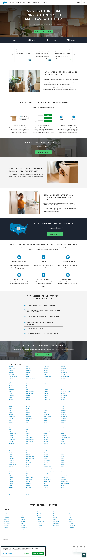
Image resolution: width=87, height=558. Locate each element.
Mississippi (39, 511)
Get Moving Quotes (43, 152)
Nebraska (39, 517)
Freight (21, 541)
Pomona (45, 458)
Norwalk (45, 418)
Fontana (28, 414)
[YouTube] (81, 546)
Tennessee (71, 513)
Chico (10, 454)
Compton (11, 479)
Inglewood (28, 462)
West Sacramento (65, 483)
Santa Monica (64, 416)
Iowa (22, 515)
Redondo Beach (47, 479)
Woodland (63, 489)
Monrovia (46, 391)
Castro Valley (12, 447)
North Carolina (56, 511)
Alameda (11, 370)
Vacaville (63, 462)
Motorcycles (10, 541)
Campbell (11, 437)
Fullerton (28, 424)
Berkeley (11, 414)
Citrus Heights (12, 464)
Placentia (46, 454)
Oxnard (45, 433)
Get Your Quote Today (43, 355)
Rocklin (45, 491)
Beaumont (11, 403)
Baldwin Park (12, 397)
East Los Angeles (30, 391)
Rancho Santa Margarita (49, 471)
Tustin (62, 458)
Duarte (27, 387)
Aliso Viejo (11, 374)
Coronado (11, 487)
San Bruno (63, 374)
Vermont (71, 519)
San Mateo (63, 397)
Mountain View (47, 408)
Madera (45, 374)
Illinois (22, 511)
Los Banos (46, 368)
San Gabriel (63, 387)
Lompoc (28, 491)
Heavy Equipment (33, 541)
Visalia (62, 470)
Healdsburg (29, 448)
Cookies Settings (7, 553)
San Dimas (63, 383)
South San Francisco (65, 437)
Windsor (63, 487)
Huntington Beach (30, 456)
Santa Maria (63, 414)
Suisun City (63, 443)
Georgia (6, 529)
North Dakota (56, 513)
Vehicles (3, 541)
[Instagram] (74, 546)
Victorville (63, 468)
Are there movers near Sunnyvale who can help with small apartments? (43, 311)
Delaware (6, 525)
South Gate (63, 435)
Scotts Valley (63, 426)
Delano (27, 376)
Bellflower (11, 408)
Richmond (46, 485)
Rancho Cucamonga (48, 468)
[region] (23, 551)
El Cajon (28, 395)
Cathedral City (12, 448)
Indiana (22, 513)
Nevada (38, 519)
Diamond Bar (29, 380)
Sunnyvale (63, 445)
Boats (26, 541)
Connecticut (7, 523)
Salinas (62, 370)
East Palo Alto (29, 393)
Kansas (22, 517)
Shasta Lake (63, 429)
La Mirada (28, 470)
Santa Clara (63, 408)
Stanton (62, 439)
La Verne (28, 473)
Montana (39, 515)
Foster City (28, 416)
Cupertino (11, 494)
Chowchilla (11, 460)
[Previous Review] (12, 54)
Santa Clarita (63, 410)
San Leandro (63, 393)
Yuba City (63, 492)
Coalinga (11, 473)
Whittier (62, 485)
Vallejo (62, 464)
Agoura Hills (12, 368)
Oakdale (45, 422)
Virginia (70, 521)
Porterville (46, 462)
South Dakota (72, 511)
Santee (62, 422)
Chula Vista (11, 462)
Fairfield (28, 410)
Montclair (46, 393)
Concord (11, 481)
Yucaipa (62, 494)
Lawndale (28, 483)
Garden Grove (29, 426)
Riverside (46, 489)
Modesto (46, 389)
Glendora (28, 433)
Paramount (46, 443)
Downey (28, 385)
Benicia (10, 412)
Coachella (11, 471)
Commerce (11, 477)
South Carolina (56, 525)
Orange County (47, 431)
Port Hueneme (47, 460)
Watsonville (63, 477)
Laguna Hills (29, 475)
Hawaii (6, 531)
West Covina (63, 479)
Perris (45, 447)
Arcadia (11, 383)
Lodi (27, 489)
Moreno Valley (47, 403)
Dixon (27, 383)
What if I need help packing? (35, 328)
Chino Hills (11, 458)
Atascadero (11, 389)
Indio (27, 460)
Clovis (10, 470)
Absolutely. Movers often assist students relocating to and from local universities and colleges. (43, 318)
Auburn (10, 391)
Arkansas (6, 517)
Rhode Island (56, 523)
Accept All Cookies (38, 553)
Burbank (11, 426)
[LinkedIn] (84, 546)
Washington (71, 523)
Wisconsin (71, 527)
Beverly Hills (12, 416)
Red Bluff (46, 473)
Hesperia (28, 452)
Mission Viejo (47, 387)
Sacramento (63, 368)
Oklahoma (55, 517)
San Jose (62, 389)
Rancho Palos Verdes (48, 470)
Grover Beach (29, 437)
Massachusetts (24, 527)
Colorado (6, 521)
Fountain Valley (29, 418)
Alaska (6, 513)
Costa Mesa (12, 489)
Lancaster (28, 481)
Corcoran (11, 483)
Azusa (10, 393)
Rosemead (46, 494)
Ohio (54, 515)
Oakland (45, 424)
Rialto (45, 483)
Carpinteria (11, 443)
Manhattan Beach (47, 376)
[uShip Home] (4, 2)
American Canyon (13, 376)
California (6, 519)
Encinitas (28, 404)
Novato (45, 420)
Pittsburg (46, 452)
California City (12, 433)
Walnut (62, 473)
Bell (10, 404)
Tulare (62, 454)
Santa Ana (63, 404)
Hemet (27, 450)
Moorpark (46, 401)
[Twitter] (77, 546)
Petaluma (46, 448)
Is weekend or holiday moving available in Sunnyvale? (40, 323)
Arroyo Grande (12, 387)
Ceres (10, 450)
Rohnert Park (46, 492)
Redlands (46, 477)
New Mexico (39, 525)
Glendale (28, 431)
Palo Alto (46, 441)
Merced (45, 382)
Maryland (23, 525)
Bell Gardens (12, 406)
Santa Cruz (63, 412)
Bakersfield (11, 395)
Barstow (11, 401)
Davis (27, 374)
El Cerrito (28, 399)
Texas (70, 515)
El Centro (28, 397)
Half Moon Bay (29, 441)
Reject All (26, 553)
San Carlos (63, 378)
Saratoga (63, 424)
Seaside (62, 427)
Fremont (28, 420)
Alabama (6, 511)
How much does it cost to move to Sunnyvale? (41, 305)
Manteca (46, 378)
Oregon (54, 519)
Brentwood (11, 422)
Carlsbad (11, 441)
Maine (22, 523)
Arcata (10, 385)
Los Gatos (46, 370)
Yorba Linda (63, 491)
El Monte (28, 401)
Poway (45, 464)
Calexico (11, 431)
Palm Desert (46, 437)
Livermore (28, 487)
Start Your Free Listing (55, 234)
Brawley (11, 418)
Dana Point (28, 370)
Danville (28, 372)
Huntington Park (30, 458)
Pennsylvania (56, 521)
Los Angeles (46, 366)
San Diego (63, 382)
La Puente (28, 471)
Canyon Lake (12, 439)
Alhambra (11, 372)
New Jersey (39, 523)
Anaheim (11, 378)
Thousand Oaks (64, 448)
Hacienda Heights (30, 439)
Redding (45, 475)
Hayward (28, 447)
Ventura (62, 466)
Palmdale (46, 439)
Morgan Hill (46, 404)
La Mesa (28, 468)
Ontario (45, 427)
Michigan (23, 529)
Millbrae (45, 383)
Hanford (28, 443)
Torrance (63, 450)
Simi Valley (63, 431)
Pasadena (46, 445)
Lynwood (46, 372)
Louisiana (23, 521)
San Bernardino (64, 372)
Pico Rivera (46, 450)
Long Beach (29, 492)
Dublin (27, 389)
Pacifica (45, 435)
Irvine (27, 464)
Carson (10, 445)
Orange (45, 429)
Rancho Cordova (47, 466)
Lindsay (28, 485)
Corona (10, 485)
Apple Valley (12, 382)
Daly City (28, 368)
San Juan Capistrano (65, 391)
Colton (10, 475)
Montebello (46, 395)
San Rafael (63, 401)
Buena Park (11, 424)
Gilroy (27, 429)
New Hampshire (40, 521)
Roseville (63, 366)
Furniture (17, 541)
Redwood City (47, 481)
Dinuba (28, 382)
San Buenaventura (65, 376)
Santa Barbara (64, 406)
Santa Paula (63, 418)
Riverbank (46, 487)
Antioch (11, 380)
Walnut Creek (64, 475)
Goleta (27, 435)
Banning (11, 399)
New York (39, 527)
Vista (62, 471)
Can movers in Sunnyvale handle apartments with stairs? (42, 334)
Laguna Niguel (29, 477)
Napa (45, 412)
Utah (70, 517)
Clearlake (11, 468)
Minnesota (23, 531)
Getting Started (13, 2)
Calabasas (11, 429)
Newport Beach (47, 416)
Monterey (46, 397)
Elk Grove (28, 403)
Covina (10, 491)
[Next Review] (75, 54)
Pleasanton (46, 456)
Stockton (63, 441)
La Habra (28, 466)
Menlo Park (46, 380)
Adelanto (11, 366)
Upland (62, 460)
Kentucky (23, 519)
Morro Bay (46, 406)
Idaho (5, 532)
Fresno (27, 422)
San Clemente (64, 380)
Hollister (28, 454)
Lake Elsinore (29, 479)
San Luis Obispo (64, 395)
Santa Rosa (63, 420)
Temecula (63, 447)
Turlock (62, 456)
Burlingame (11, 427)
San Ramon (63, 403)
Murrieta (46, 410)
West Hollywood (64, 481)
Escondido (28, 406)
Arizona (6, 515)
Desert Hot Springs (30, 378)
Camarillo (11, 435)
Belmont (11, 410)
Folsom (28, 412)
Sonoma (62, 433)
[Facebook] (70, 546)
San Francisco (64, 385)
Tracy (62, 452)
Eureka (27, 408)
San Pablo (63, 399)
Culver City (11, 492)
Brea (10, 420)
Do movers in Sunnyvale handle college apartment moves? (43, 317)
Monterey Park (47, 399)
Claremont (11, 466)
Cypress (28, 366)
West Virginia (72, 525)
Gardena (28, 427)
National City (46, 414)
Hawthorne (28, 445)
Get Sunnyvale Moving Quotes (43, 32)
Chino (10, 456)
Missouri (39, 513)
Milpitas (45, 385)
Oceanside (46, 426)
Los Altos (28, 494)
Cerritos (11, 452)
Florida (6, 527)
